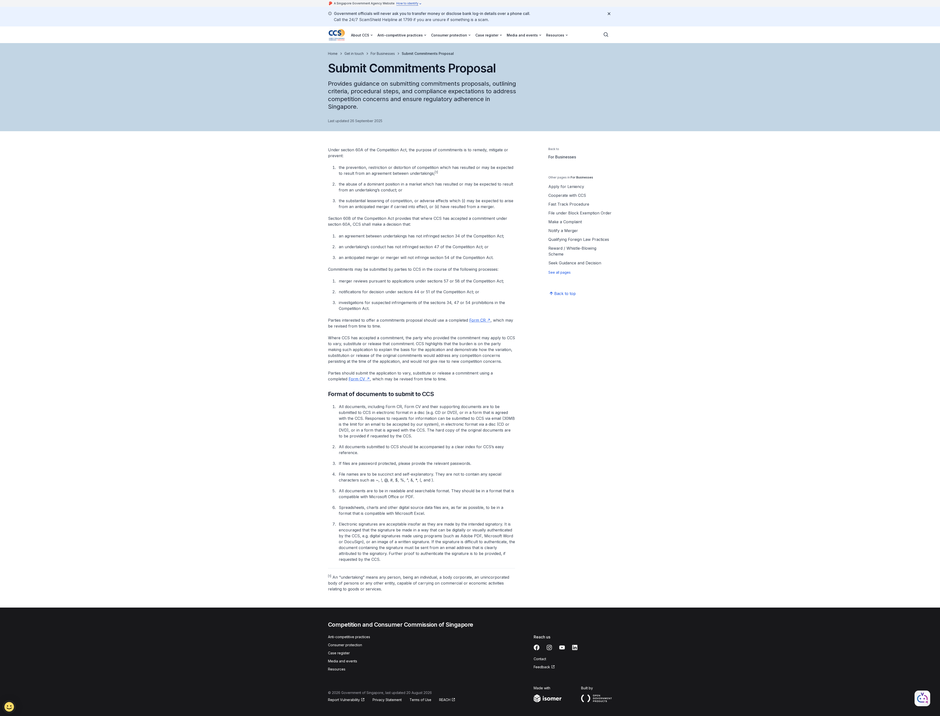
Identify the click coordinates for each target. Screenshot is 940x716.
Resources (336, 669)
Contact (540, 659)
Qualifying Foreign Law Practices (578, 239)
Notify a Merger (563, 230)
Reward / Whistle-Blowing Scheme (572, 251)
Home (333, 53)
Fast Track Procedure (568, 204)
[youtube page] (562, 647)
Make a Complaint (565, 221)
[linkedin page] (575, 647)
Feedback (542, 667)
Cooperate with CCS (567, 195)
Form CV (357, 378)
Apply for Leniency (566, 186)
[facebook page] (537, 647)
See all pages (559, 272)
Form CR (477, 320)
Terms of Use (420, 700)
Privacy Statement (387, 700)
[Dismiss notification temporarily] (609, 14)
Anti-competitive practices (349, 637)
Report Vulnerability (344, 700)
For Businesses (383, 53)
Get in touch (354, 53)
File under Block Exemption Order (579, 213)
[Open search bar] (606, 35)
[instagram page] (549, 647)
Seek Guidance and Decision (574, 262)
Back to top (565, 293)
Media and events (342, 661)
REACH (444, 700)
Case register (339, 653)
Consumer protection (345, 645)
